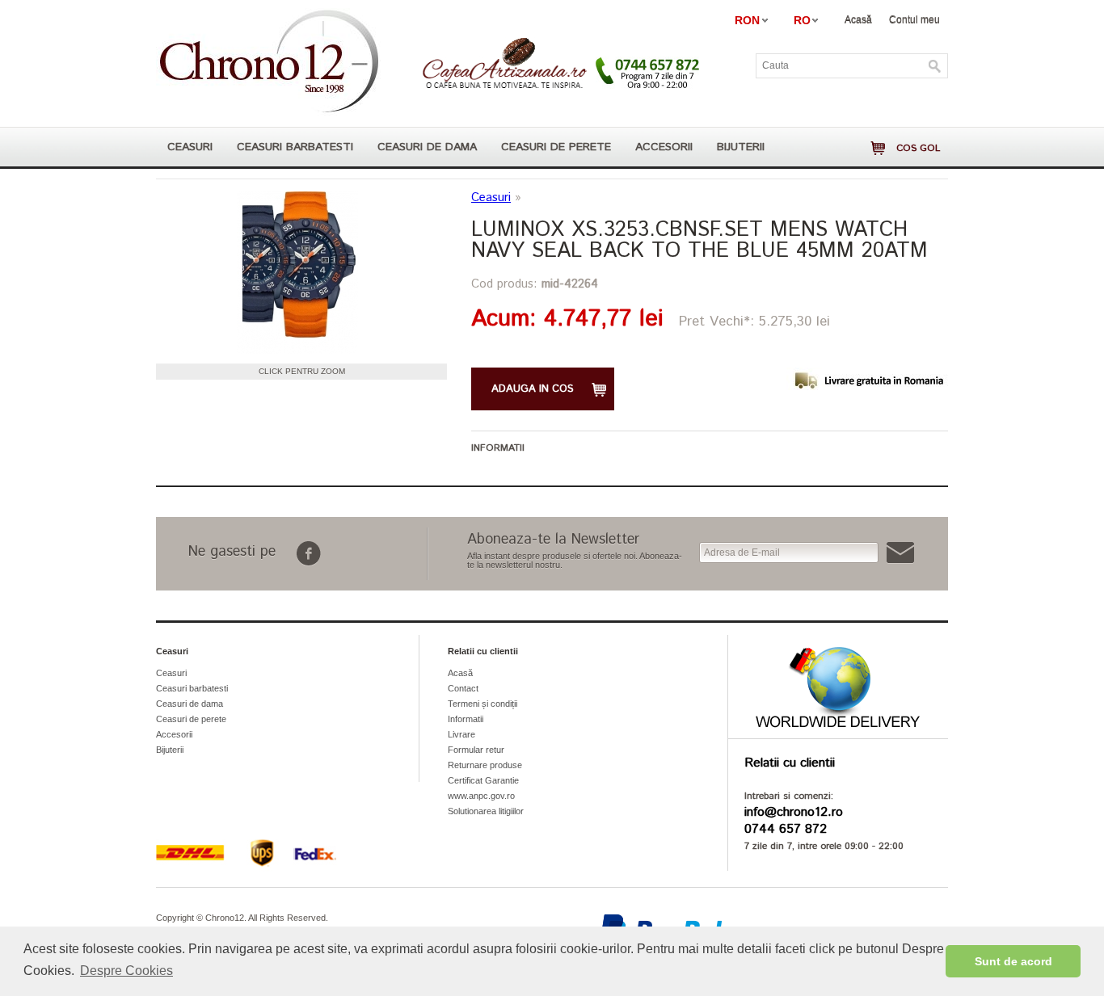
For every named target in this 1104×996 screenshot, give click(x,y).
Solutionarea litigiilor (486, 811)
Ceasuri (190, 147)
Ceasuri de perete (556, 147)
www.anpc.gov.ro (481, 796)
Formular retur (476, 749)
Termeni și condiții (482, 703)
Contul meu (914, 19)
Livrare (461, 734)
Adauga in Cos (532, 389)
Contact (463, 688)
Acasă (858, 19)
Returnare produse (485, 765)
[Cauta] (935, 66)
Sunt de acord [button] (1013, 961)
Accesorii (664, 147)
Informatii (465, 719)
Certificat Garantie (483, 780)
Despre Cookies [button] (126, 970)
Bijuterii (741, 147)
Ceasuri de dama (427, 147)
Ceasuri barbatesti (295, 147)
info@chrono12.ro (793, 812)
